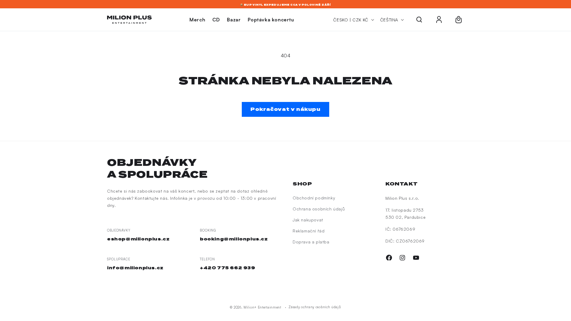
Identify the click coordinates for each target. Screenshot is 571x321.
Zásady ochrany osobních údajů (314, 307)
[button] (419, 19)
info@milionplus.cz (135, 267)
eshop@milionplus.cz (138, 239)
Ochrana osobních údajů (319, 208)
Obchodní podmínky (314, 197)
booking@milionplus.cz (234, 239)
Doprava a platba (311, 241)
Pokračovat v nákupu (285, 109)
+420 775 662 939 (227, 267)
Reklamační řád (308, 230)
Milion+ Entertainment (262, 307)
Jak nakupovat (308, 219)
